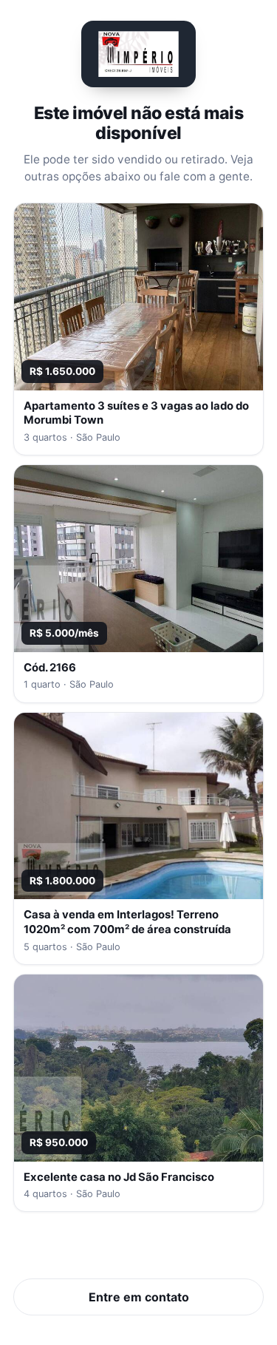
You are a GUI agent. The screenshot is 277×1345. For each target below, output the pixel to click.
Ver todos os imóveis (138, 1251)
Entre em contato (139, 1297)
